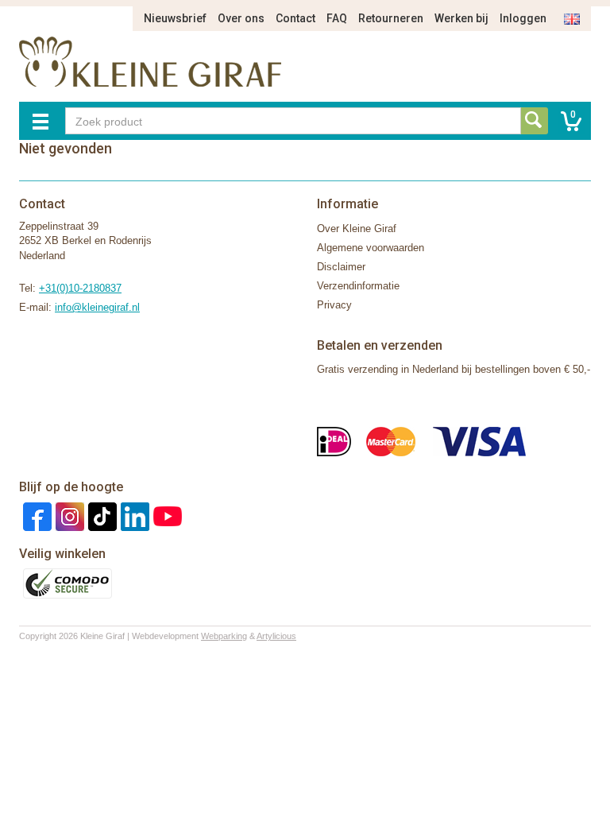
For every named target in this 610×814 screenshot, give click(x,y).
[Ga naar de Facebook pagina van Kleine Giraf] (35, 515)
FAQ (336, 18)
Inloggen (523, 18)
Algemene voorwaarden (370, 248)
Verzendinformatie (358, 286)
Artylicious (276, 636)
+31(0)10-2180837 (80, 288)
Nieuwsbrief (175, 18)
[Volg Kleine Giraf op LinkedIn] (133, 515)
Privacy (334, 305)
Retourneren (390, 18)
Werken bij (461, 18)
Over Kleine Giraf (356, 229)
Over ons (241, 18)
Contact (295, 18)
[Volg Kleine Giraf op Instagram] (68, 515)
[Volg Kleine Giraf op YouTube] (165, 515)
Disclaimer (341, 267)
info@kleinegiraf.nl (97, 307)
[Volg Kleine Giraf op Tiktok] (100, 515)
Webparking (224, 636)
